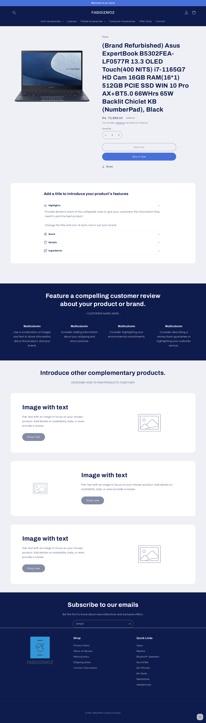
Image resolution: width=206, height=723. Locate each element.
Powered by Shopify (112, 713)
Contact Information (85, 668)
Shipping (120, 123)
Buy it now (139, 156)
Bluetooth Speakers (147, 657)
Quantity (106, 129)
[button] (14, 12)
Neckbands (143, 679)
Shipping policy (82, 662)
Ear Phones (143, 668)
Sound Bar (142, 662)
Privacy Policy (81, 645)
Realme (140, 651)
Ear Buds (141, 673)
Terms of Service (82, 651)
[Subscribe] (129, 624)
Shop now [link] (33, 437)
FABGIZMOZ (98, 713)
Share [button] (109, 166)
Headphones (143, 685)
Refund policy (81, 657)
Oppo (139, 645)
